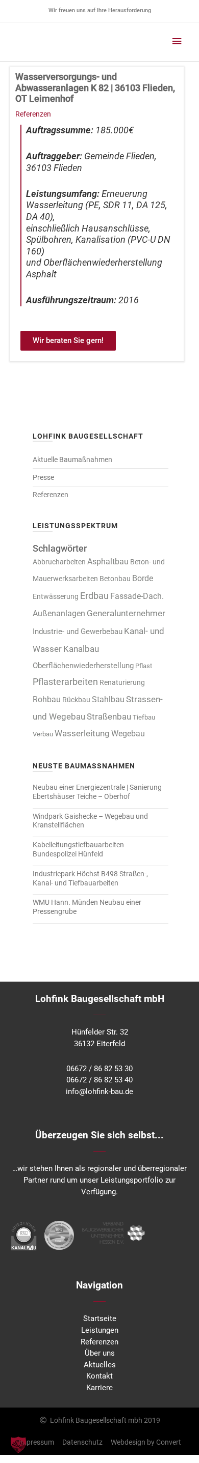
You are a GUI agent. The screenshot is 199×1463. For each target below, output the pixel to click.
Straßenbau (109, 716)
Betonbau (115, 579)
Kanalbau (81, 649)
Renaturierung (122, 682)
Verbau (43, 734)
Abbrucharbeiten (59, 562)
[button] (18, 1444)
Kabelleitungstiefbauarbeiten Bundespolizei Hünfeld (78, 849)
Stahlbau (108, 699)
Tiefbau (144, 717)
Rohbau (47, 699)
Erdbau (94, 595)
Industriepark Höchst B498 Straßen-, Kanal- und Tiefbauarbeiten (90, 878)
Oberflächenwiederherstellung (83, 665)
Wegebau (128, 733)
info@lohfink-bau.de (99, 1091)
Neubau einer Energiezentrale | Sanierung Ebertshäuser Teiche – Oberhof (97, 791)
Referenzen (33, 114)
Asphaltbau (108, 561)
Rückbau (76, 700)
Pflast (143, 666)
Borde (142, 578)
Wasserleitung (82, 733)
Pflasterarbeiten (65, 682)
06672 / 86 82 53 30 (99, 1068)
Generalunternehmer (126, 613)
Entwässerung (56, 596)
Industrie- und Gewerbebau (77, 631)
